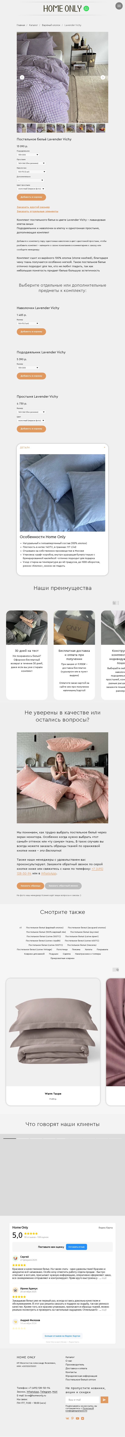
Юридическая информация (81, 1376)
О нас (69, 1361)
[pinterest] (72, 1418)
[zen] (82, 1418)
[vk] (67, 1418)
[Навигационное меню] (119, 6)
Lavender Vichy (73, 25)
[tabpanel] (62, 513)
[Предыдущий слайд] (22, 77)
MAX (54, 1392)
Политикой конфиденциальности (80, 1409)
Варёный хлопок (51, 25)
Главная (21, 25)
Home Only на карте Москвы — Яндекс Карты (62, 1342)
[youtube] (77, 1418)
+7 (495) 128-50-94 (39, 1388)
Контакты (71, 1372)
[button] (33, 207)
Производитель (75, 1364)
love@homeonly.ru (35, 1395)
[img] (86, 8)
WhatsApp (48, 873)
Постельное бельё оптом (81, 1379)
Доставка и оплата (76, 1368)
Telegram (45, 1392)
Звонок (21, 1392)
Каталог (33, 25)
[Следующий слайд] (103, 77)
